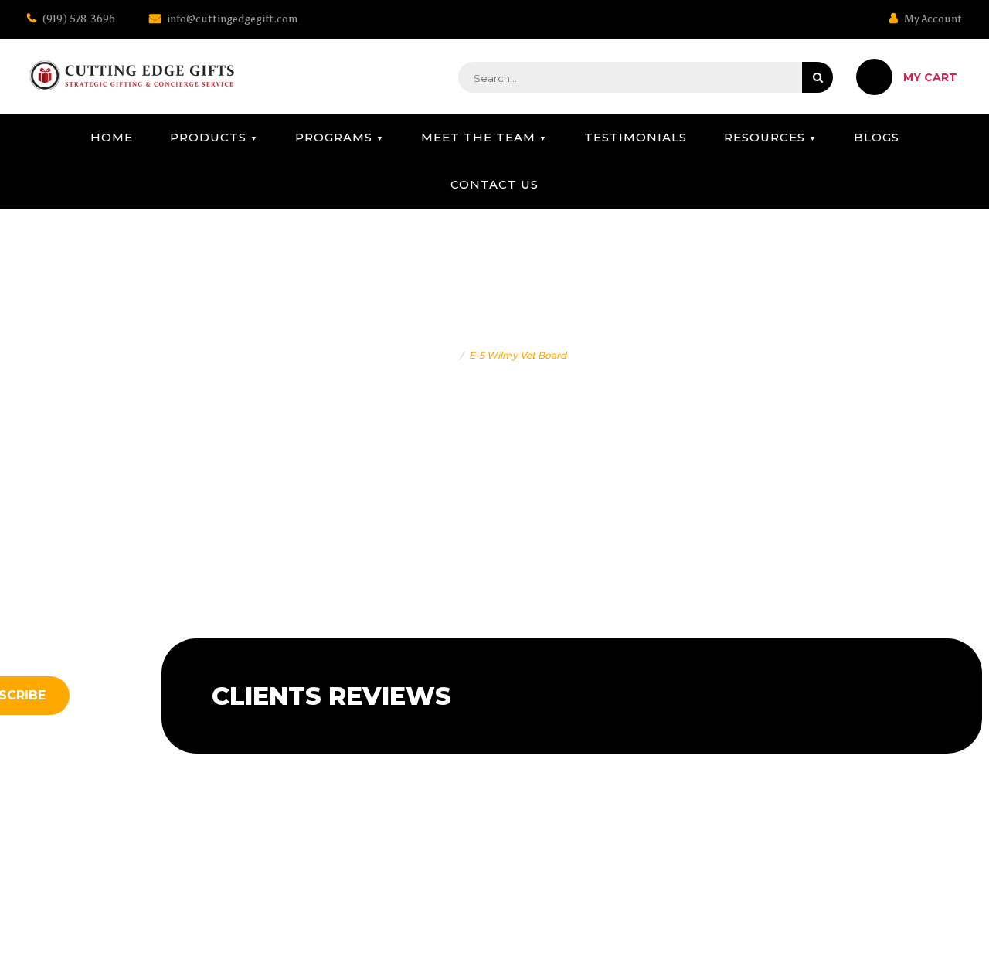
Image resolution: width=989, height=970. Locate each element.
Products (208, 137)
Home (111, 137)
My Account (932, 19)
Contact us (494, 184)
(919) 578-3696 (77, 19)
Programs (333, 137)
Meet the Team (478, 137)
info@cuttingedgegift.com (231, 19)
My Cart (930, 77)
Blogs (876, 137)
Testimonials (635, 137)
